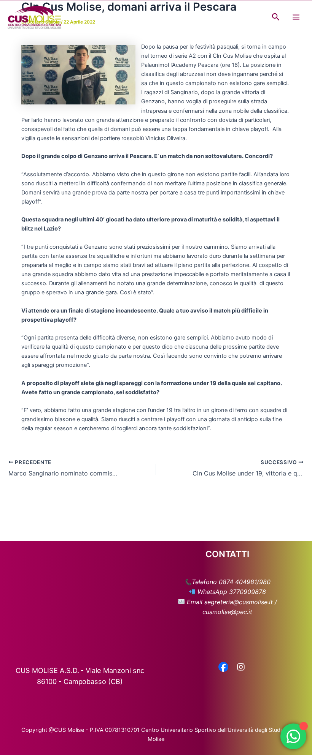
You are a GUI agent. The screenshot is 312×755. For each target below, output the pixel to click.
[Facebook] (223, 667)
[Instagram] (241, 667)
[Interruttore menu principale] (296, 17)
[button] (276, 17)
